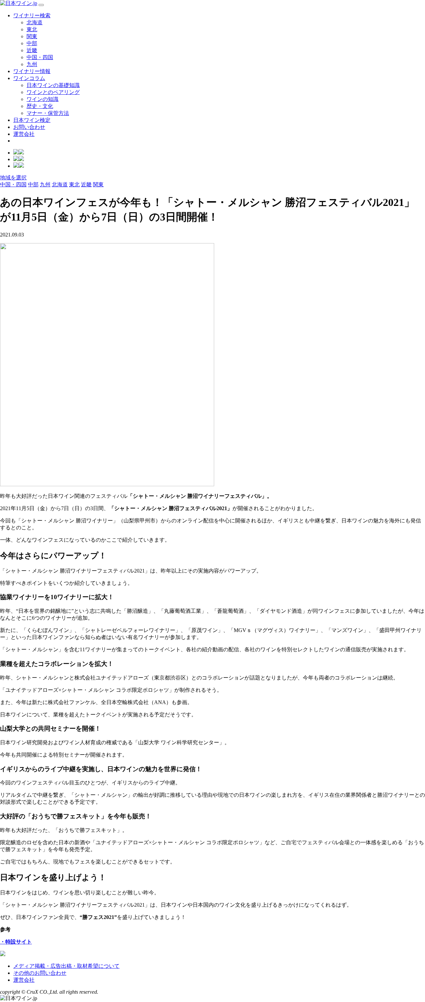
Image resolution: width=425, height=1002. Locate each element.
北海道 (34, 22)
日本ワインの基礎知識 (53, 85)
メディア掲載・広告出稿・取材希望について (66, 966)
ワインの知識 (42, 99)
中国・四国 (40, 57)
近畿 (32, 50)
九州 (32, 64)
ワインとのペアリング (53, 92)
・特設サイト (16, 942)
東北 (32, 29)
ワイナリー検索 (31, 15)
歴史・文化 (40, 106)
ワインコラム (29, 78)
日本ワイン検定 (31, 120)
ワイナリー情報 (31, 71)
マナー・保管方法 (48, 113)
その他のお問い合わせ (39, 973)
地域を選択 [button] (13, 177)
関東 (32, 36)
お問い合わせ (29, 127)
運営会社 (24, 134)
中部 (32, 43)
